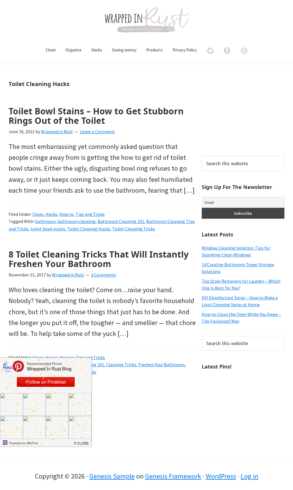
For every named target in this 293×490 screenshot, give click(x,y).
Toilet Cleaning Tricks (133, 229)
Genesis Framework (173, 476)
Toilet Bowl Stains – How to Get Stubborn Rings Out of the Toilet (96, 115)
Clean (37, 214)
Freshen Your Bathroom (161, 364)
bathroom (45, 221)
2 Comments (103, 275)
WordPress (221, 476)
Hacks (51, 214)
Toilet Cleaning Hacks (88, 229)
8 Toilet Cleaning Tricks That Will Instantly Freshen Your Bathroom (99, 259)
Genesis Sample (112, 476)
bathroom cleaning (77, 221)
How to (66, 214)
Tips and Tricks (90, 214)
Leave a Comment (97, 131)
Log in (249, 476)
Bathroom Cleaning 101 (121, 221)
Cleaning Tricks (121, 364)
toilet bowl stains (47, 229)
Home (51, 357)
